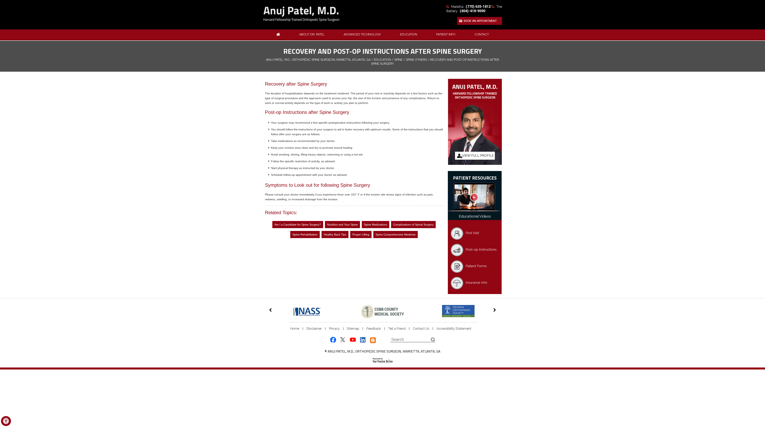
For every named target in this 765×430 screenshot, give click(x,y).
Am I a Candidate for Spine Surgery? (298, 224)
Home (294, 328)
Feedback (373, 328)
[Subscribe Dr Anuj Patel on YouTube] (353, 340)
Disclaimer (314, 328)
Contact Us (421, 328)
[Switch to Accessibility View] (6, 421)
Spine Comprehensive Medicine (396, 234)
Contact (482, 34)
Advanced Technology (362, 34)
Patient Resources (475, 177)
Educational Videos (475, 216)
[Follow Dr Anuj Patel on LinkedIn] (363, 340)
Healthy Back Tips (335, 234)
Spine (398, 60)
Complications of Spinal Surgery (413, 224)
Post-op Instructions (481, 249)
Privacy (334, 328)
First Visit (472, 233)
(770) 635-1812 (478, 6)
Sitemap (353, 328)
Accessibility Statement (453, 328)
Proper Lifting (360, 234)
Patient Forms (476, 266)
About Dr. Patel (312, 34)
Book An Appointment (480, 21)
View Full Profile (478, 155)
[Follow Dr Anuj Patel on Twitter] (342, 340)
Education (408, 34)
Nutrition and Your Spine (342, 224)
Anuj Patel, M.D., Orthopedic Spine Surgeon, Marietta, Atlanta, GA (318, 60)
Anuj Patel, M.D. (475, 86)
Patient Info (445, 34)
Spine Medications (375, 224)
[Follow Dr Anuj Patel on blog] (373, 340)
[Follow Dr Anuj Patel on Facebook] (332, 340)
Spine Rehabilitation (305, 234)
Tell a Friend (397, 328)
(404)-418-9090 (472, 11)
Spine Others (416, 60)
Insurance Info (476, 282)
